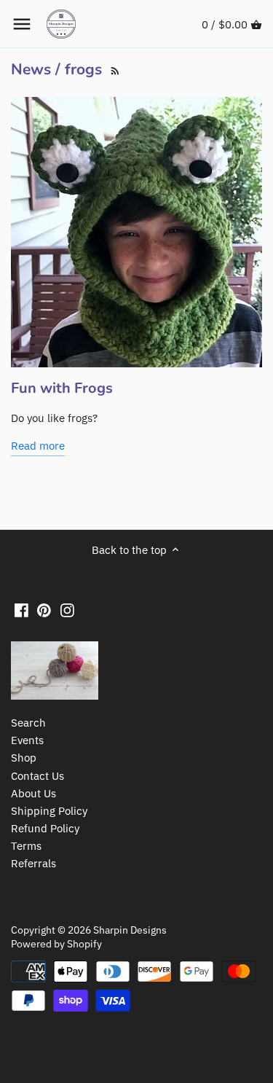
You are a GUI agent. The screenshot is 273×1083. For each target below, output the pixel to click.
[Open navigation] (22, 24)
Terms (26, 846)
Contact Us (37, 776)
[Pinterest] (44, 609)
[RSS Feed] (113, 69)
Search (28, 723)
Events (27, 740)
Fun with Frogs (62, 388)
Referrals (33, 863)
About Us (33, 793)
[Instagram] (67, 609)
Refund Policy (45, 828)
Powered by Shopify (56, 943)
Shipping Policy (49, 811)
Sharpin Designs (130, 930)
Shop (23, 758)
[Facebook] (21, 609)
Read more (38, 446)
